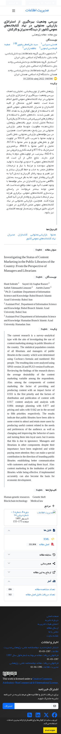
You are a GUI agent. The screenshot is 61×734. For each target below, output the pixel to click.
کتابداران (22, 234)
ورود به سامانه (34, 3)
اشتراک (8, 706)
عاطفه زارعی (30, 48)
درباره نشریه (51, 620)
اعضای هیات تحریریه (48, 623)
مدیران (11, 234)
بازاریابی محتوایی (38, 234)
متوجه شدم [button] (50, 730)
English (48, 3)
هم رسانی (46, 563)
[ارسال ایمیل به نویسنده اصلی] (15, 43)
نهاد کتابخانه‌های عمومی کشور (41, 238)
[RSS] (30, 716)
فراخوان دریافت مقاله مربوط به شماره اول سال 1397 (32, 655)
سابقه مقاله (45, 554)
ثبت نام (12, 3)
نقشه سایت (52, 635)
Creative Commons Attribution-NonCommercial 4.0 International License (30, 680)
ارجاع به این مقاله (42, 572)
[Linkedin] (38, 716)
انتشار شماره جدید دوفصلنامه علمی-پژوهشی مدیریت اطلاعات (31, 649)
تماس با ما (53, 631)
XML (46, 539)
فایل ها (47, 530)
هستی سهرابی (49, 44)
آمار (49, 581)
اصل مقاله (39, 544)
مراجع (47, 506)
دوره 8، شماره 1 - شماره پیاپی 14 (20, 514)
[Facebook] (54, 716)
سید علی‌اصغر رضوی (27, 44)
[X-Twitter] (46, 716)
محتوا (53, 234)
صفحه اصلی (52, 616)
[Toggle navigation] (14, 10)
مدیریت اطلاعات (37, 10)
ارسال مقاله (52, 627)
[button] (42, 723)
